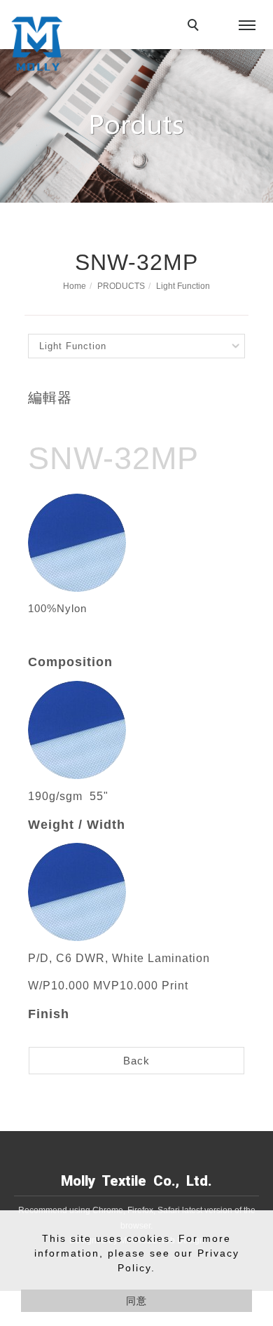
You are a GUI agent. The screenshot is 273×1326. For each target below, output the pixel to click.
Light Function (183, 286)
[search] (195, 26)
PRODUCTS (121, 286)
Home (74, 286)
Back (136, 1061)
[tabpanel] (136, 126)
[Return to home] (36, 43)
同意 (136, 1300)
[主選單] (247, 26)
